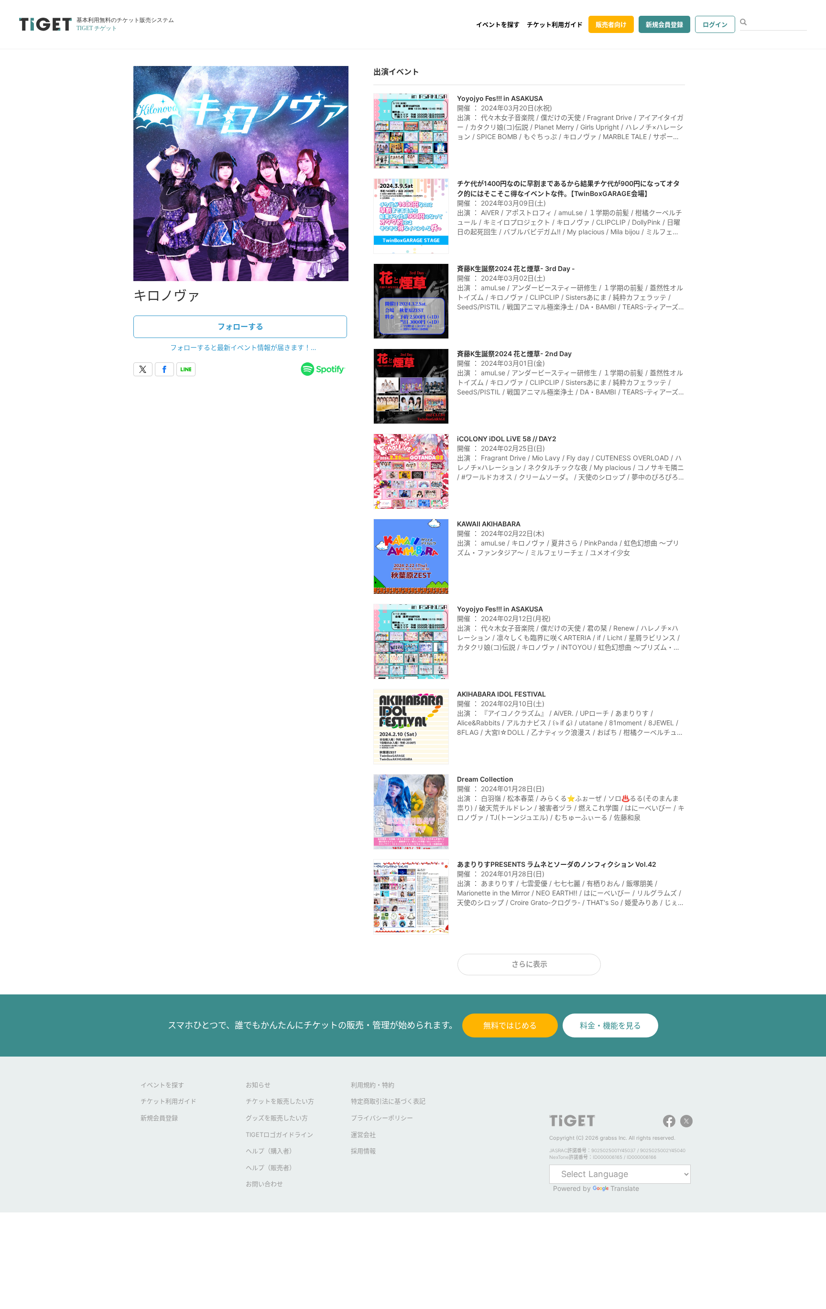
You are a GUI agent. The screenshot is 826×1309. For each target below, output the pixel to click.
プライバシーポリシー (382, 1118)
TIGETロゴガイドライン (279, 1134)
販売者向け (611, 24)
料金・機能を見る (610, 1025)
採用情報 (363, 1151)
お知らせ (258, 1085)
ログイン (715, 24)
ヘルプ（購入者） (270, 1151)
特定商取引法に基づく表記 (388, 1101)
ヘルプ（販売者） (270, 1167)
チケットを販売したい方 (280, 1101)
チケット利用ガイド (555, 24)
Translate (624, 1188)
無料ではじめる (510, 1025)
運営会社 (363, 1134)
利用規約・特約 (372, 1085)
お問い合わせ (264, 1184)
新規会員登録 (664, 24)
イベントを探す (498, 24)
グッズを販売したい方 (277, 1118)
